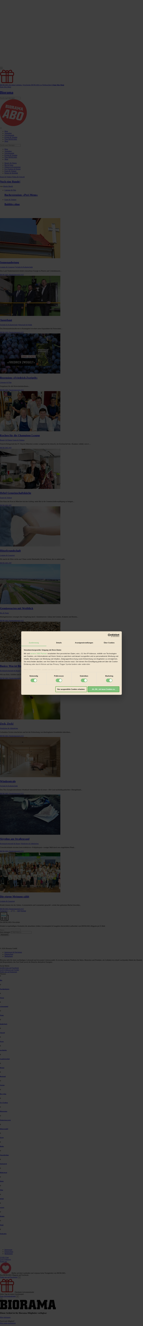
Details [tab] (59, 643)
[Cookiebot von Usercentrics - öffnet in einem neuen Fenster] (109, 635)
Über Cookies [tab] (109, 643)
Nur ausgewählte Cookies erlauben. (71, 689)
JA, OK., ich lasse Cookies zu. (103, 689)
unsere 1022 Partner (38, 653)
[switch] (59, 680)
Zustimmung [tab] (34, 643)
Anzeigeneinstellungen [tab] (84, 643)
